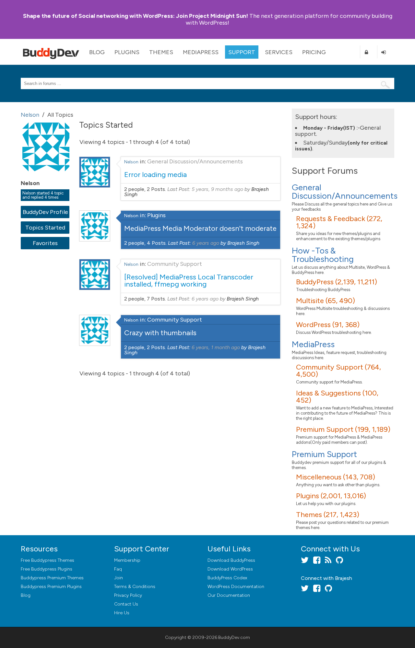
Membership (127, 560)
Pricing (314, 52)
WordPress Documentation (236, 586)
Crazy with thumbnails (160, 332)
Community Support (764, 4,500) (338, 371)
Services (278, 52)
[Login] (386, 52)
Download (231, 560)
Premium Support (324, 454)
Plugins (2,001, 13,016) (331, 495)
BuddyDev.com (234, 637)
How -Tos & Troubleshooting (323, 254)
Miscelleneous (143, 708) (335, 477)
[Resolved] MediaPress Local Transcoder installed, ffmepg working (188, 281)
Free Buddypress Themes (47, 560)
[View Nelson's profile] (94, 185)
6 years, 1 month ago (216, 347)
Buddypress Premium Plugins (51, 586)
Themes (161, 52)
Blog (97, 52)
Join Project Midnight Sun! (135, 15)
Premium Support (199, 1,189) (343, 429)
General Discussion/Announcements (195, 161)
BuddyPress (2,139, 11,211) (336, 281)
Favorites (45, 243)
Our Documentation (229, 595)
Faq (118, 569)
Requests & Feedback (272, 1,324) (339, 222)
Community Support (174, 263)
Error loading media (155, 174)
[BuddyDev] (52, 51)
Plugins (126, 52)
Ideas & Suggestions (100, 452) (337, 397)
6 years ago (205, 243)
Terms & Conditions (134, 586)
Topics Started (45, 227)
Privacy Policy (128, 595)
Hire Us (121, 613)
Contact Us (126, 604)
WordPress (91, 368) (328, 324)
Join (118, 578)
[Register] (368, 52)
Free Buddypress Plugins (46, 569)
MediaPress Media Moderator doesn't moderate (200, 228)
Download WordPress (230, 569)
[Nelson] (46, 175)
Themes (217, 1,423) (327, 514)
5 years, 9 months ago (217, 189)
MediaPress (201, 52)
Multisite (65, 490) (325, 300)
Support (241, 52)
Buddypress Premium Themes (52, 578)
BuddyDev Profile (45, 212)
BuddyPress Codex (227, 578)
